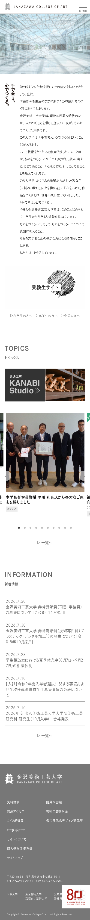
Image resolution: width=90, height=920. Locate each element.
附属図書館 (54, 802)
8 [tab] (60, 527)
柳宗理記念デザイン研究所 (64, 820)
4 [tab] (37, 527)
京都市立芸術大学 (36, 898)
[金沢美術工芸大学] (36, 8)
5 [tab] (42, 527)
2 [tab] (25, 527)
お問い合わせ (16, 830)
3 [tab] (31, 527)
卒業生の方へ (48, 315)
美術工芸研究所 (57, 811)
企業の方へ (72, 315)
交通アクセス (16, 811)
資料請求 (13, 802)
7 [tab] (54, 527)
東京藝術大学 (33, 894)
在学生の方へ (22, 315)
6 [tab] (48, 527)
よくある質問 (15, 820)
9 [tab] (65, 527)
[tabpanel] (45, 468)
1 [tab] (19, 527)
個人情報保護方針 (19, 848)
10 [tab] (71, 527)
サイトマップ (15, 857)
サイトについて (16, 839)
